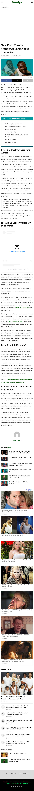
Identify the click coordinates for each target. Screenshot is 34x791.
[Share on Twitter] (17, 80)
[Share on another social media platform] (28, 80)
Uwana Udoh (6, 55)
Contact (25, 773)
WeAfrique (17, 2)
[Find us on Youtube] (15, 787)
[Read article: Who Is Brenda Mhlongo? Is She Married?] (4, 483)
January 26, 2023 (16, 55)
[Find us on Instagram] (21, 787)
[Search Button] (32, 2)
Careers (20, 773)
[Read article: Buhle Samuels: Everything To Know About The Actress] (4, 477)
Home (2, 7)
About (7, 773)
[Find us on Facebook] (11, 787)
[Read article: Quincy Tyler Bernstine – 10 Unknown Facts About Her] (4, 761)
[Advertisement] (17, 26)
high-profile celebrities (16, 321)
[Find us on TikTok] (19, 787)
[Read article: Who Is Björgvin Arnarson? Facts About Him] (4, 471)
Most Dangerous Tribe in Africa (18, 753)
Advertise (13, 773)
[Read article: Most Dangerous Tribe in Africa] (4, 755)
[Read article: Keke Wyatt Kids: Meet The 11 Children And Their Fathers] (17, 683)
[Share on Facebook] (6, 80)
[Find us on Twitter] (13, 787)
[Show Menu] (2, 2)
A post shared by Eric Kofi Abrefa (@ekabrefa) (17, 269)
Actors (7, 7)
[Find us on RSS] (17, 787)
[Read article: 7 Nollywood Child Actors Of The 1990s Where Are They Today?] (4, 465)
